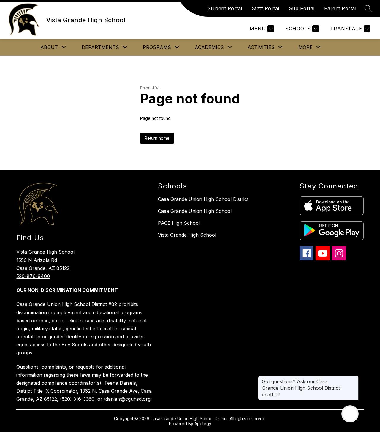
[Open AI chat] (350, 414)
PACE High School (179, 223)
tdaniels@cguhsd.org (127, 399)
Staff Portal (265, 8)
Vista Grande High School (187, 235)
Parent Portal (340, 8)
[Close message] (354, 378)
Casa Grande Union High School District (203, 199)
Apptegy (202, 423)
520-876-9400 (33, 276)
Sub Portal (302, 8)
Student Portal (225, 8)
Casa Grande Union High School (195, 211)
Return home (157, 138)
